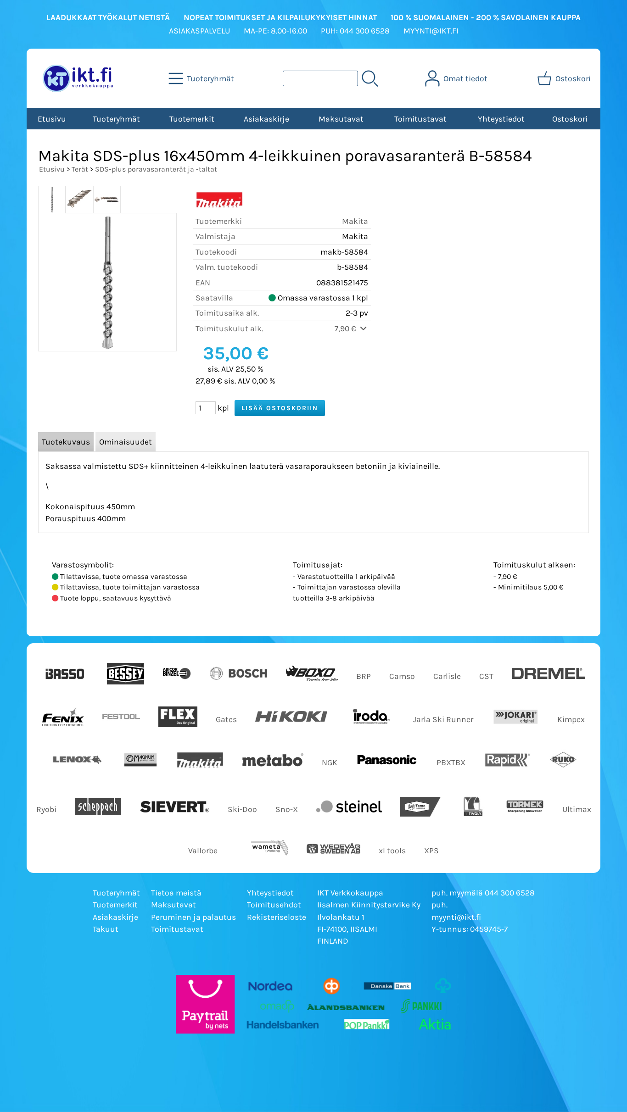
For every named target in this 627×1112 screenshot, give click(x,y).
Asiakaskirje (266, 118)
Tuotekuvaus (66, 441)
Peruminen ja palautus (193, 917)
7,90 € (346, 328)
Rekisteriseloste (276, 917)
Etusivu (52, 118)
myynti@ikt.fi (456, 917)
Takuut (105, 929)
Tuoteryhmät (116, 118)
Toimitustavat (420, 118)
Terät (80, 169)
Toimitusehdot (274, 904)
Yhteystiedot (501, 118)
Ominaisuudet (125, 441)
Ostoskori (570, 118)
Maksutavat (341, 118)
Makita (355, 221)
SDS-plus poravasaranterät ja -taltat (156, 169)
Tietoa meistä (176, 892)
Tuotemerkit (191, 118)
